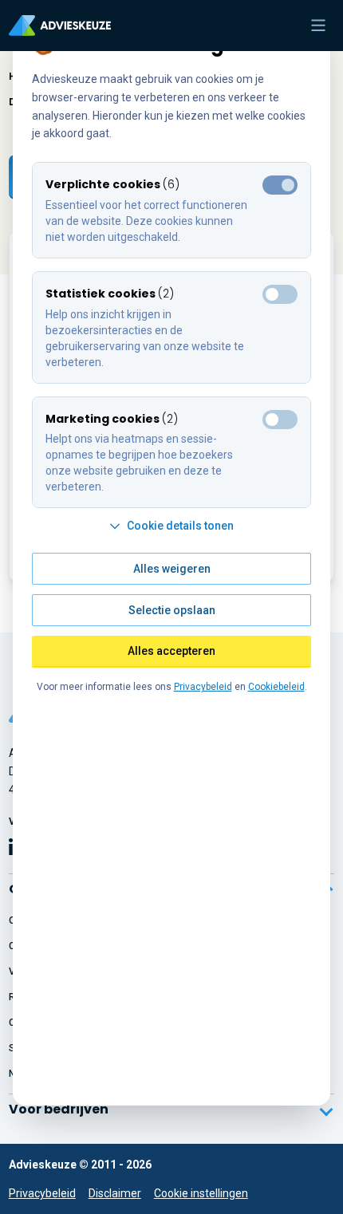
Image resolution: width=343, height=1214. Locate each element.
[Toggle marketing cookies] (280, 294)
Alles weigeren (172, 568)
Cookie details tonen (180, 525)
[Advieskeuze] (60, 25)
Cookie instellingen (201, 1193)
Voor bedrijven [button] (58, 1109)
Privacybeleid (42, 1193)
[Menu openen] (318, 25)
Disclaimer (115, 1193)
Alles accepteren (171, 650)
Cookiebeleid (276, 686)
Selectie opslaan (171, 610)
